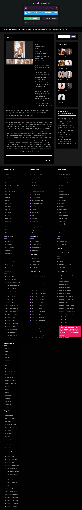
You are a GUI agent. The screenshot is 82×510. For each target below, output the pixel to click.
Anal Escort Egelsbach (11, 323)
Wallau (7, 389)
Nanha (67, 79)
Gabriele (67, 57)
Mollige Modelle (36, 250)
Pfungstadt (8, 348)
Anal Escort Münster (64, 293)
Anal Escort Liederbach (65, 278)
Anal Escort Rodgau (10, 456)
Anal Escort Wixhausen (11, 503)
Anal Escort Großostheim (39, 285)
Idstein (34, 209)
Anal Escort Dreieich (10, 317)
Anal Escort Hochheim (38, 299)
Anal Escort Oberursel (65, 320)
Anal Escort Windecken (11, 500)
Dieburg (7, 209)
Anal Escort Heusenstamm (39, 296)
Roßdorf (7, 363)
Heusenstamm (36, 197)
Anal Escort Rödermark (65, 337)
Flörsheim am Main (10, 233)
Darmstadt (8, 206)
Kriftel (33, 233)
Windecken (8, 401)
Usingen (7, 386)
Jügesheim (35, 212)
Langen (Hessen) (63, 177)
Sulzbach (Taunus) (10, 383)
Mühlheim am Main (64, 194)
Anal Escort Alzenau (10, 279)
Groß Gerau (35, 183)
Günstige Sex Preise (10, 424)
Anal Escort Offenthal (64, 325)
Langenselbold (63, 180)
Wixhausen (8, 404)
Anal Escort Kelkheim (38, 317)
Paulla (67, 68)
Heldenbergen (36, 194)
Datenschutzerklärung (65, 264)
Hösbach (34, 206)
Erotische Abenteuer (10, 418)
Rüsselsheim (8, 366)
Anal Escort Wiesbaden (11, 497)
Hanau (34, 188)
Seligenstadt (8, 374)
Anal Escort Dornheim (11, 314)
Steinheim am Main (10, 380)
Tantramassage (9, 265)
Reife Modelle (62, 244)
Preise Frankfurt (27, 29)
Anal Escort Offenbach (65, 322)
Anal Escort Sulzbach (11, 483)
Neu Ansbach (62, 200)
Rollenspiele (8, 253)
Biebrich (7, 197)
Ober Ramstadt (63, 218)
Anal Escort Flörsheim (11, 335)
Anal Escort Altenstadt (11, 276)
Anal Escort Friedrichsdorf (39, 276)
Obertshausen (62, 221)
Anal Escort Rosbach (11, 459)
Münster (61, 197)
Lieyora (60, 102)
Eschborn (8, 230)
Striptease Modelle (10, 262)
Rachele (60, 57)
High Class (8, 430)
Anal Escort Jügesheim (38, 311)
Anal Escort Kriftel (37, 332)
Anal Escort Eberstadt (11, 320)
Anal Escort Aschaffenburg (12, 282)
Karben (34, 215)
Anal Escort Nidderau (64, 302)
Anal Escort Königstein (38, 326)
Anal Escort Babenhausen (12, 285)
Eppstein (7, 224)
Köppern (34, 230)
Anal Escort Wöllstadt (11, 506)
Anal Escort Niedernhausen (66, 308)
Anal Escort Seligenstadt (12, 474)
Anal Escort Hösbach (38, 305)
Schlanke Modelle (37, 247)
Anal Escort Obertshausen (66, 317)
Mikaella (67, 91)
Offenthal (61, 230)
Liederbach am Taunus (65, 183)
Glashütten (35, 180)
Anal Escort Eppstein (11, 326)
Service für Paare (9, 256)
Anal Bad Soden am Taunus (12, 294)
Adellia (60, 79)
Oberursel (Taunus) (64, 224)
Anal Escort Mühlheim (65, 290)
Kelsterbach (35, 221)
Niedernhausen (63, 212)
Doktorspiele (8, 244)
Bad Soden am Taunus (11, 191)
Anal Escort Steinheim (11, 480)
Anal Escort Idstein (37, 308)
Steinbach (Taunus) (10, 377)
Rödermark (8, 354)
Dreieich (7, 215)
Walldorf (7, 392)
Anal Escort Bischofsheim (12, 302)
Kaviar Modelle (9, 250)
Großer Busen (35, 264)
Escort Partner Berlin (64, 253)
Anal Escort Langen (37, 337)
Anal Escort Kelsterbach (38, 320)
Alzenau (7, 180)
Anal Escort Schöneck (11, 468)
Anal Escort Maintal (64, 281)
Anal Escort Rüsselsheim (12, 465)
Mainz (60, 188)
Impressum (62, 267)
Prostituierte (8, 442)
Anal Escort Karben (37, 314)
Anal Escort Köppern (37, 329)
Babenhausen (9, 183)
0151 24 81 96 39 (51, 18)
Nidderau (61, 206)
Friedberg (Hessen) (37, 174)
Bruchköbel (8, 203)
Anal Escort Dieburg (10, 311)
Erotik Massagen (9, 267)
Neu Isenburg (62, 203)
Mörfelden (61, 191)
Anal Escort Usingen (11, 485)
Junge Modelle (63, 241)
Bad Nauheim (9, 188)
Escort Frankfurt (41, 3)
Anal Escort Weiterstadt (11, 494)
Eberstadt (8, 218)
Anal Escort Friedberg (11, 338)
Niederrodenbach (63, 215)
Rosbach (7, 360)
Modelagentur (9, 439)
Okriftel (61, 233)
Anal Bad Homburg (10, 288)
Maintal (61, 186)
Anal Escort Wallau (10, 488)
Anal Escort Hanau (37, 288)
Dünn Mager (35, 241)
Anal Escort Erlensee (11, 329)
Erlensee (7, 227)
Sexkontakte (8, 445)
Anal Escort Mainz (64, 284)
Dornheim (8, 212)
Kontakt (61, 261)
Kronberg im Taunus (64, 174)
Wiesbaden (8, 398)
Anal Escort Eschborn (11, 332)
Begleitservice (9, 415)
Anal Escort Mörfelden (65, 287)
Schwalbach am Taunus (11, 371)
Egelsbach (8, 221)
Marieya (60, 68)
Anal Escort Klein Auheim (39, 323)
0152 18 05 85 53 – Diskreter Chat (42, 13)
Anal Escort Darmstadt (11, 308)
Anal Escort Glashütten (38, 279)
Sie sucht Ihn (8, 448)
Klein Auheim (35, 224)
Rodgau (7, 357)
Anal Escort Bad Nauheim (12, 291)
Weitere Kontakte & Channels (33, 23)
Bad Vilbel (8, 194)
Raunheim (8, 351)
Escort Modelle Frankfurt (12, 29)
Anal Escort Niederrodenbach (67, 311)
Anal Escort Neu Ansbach (66, 296)
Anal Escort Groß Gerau (38, 282)
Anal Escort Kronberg (38, 335)
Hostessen (8, 436)
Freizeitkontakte (9, 421)
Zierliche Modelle (36, 244)
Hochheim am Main (37, 200)
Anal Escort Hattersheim (38, 290)
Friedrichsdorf (36, 177)
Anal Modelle (8, 241)
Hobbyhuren (8, 433)
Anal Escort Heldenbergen (39, 293)
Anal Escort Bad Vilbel (11, 297)
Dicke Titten (35, 267)
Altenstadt (8, 177)
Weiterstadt (8, 395)
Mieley (60, 91)
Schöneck (8, 369)
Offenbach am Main (64, 227)
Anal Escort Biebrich (10, 300)
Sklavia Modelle (9, 259)
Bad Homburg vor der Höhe (12, 186)
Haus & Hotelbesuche (11, 427)
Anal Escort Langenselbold (66, 275)
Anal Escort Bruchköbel (11, 305)
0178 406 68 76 (33, 18)
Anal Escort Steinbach (11, 477)
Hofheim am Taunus (37, 203)
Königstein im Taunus (38, 227)
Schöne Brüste (36, 261)
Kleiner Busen (36, 258)
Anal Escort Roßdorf (10, 462)
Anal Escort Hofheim (37, 302)
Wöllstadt (7, 407)
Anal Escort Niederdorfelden (66, 305)
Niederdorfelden (63, 209)
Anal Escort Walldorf (10, 491)
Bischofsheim (9, 200)
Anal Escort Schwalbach (12, 471)
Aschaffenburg (9, 174)
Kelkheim (34, 218)
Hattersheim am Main (38, 191)
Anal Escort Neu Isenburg (66, 299)
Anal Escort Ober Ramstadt (66, 314)
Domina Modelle (9, 247)
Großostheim (35, 186)
